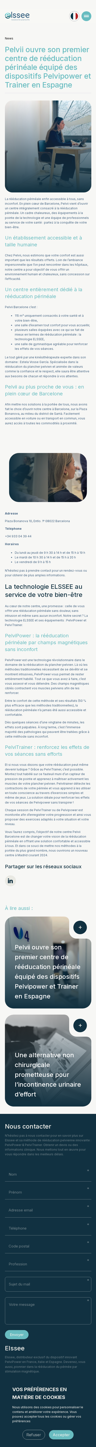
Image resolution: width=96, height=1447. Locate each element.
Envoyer (17, 1334)
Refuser (33, 1434)
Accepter (61, 1434)
